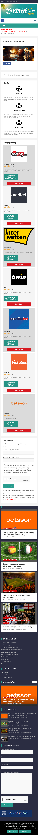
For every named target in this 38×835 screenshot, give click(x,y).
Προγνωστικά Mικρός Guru (9, 654)
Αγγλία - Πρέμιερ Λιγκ (9, 618)
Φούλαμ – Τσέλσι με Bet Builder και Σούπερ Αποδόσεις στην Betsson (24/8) (22, 714)
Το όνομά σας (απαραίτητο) (11, 450)
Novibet (6, 672)
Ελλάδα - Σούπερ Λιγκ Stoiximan (12, 620)
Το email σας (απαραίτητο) (11, 457)
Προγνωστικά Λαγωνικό (8, 652)
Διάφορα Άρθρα (9, 682)
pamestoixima (8, 677)
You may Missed (9, 507)
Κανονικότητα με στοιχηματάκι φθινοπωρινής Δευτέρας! (14, 701)
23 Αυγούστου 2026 (8, 599)
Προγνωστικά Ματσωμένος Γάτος (11, 650)
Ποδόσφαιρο (6, 559)
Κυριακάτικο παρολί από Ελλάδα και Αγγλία (18, 627)
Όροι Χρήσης (5, 659)
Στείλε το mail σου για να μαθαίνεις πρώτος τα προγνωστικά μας (17, 445)
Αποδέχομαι (12, 831)
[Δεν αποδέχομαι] (36, 828)
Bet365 (6, 675)
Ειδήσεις (14, 528)
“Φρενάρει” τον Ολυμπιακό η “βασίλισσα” (16, 75)
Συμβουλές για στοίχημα (8, 642)
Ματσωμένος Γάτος (20, 599)
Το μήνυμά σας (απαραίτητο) (10, 772)
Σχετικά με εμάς (6, 661)
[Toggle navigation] (3, 25)
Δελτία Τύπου (7, 528)
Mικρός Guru (18, 537)
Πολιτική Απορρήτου (12, 499)
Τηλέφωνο (4, 764)
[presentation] (33, 682)
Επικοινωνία (5, 664)
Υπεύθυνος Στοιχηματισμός (9, 647)
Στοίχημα (14, 559)
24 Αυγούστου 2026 (8, 537)
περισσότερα (25, 831)
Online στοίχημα (6, 645)
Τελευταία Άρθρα (9, 709)
